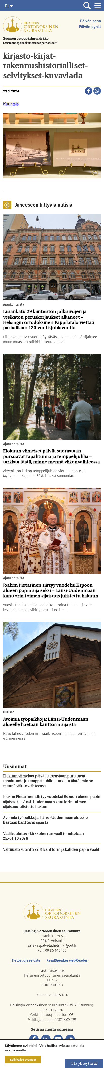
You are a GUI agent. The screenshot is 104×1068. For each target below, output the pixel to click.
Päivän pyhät (90, 26)
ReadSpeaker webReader (67, 960)
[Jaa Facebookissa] (88, 91)
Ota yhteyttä (82, 1064)
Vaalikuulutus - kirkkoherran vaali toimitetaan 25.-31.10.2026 (43, 836)
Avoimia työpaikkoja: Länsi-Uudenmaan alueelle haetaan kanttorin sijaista (45, 820)
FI (7, 5)
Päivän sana (90, 21)
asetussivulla (15, 1050)
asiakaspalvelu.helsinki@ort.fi (52, 945)
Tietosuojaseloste (26, 960)
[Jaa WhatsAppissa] (97, 91)
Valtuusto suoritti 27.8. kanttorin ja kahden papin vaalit (51, 850)
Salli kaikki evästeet (23, 1060)
